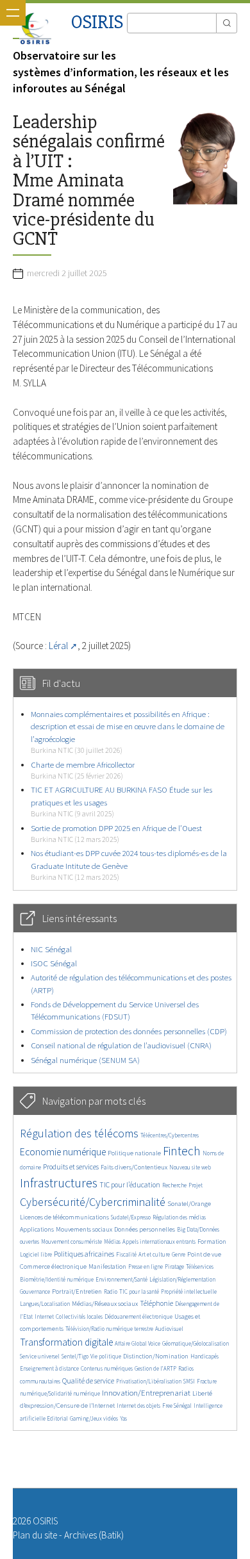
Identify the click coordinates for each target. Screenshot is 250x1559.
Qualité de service (88, 1380)
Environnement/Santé (121, 1279)
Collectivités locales (79, 1316)
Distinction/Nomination (155, 1356)
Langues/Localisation (45, 1303)
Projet (195, 1185)
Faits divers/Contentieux (134, 1167)
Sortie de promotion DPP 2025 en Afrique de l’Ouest (116, 833)
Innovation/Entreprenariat (146, 1392)
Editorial (57, 1418)
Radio (110, 1291)
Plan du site (35, 1535)
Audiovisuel (169, 1328)
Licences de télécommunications (64, 1217)
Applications (37, 1229)
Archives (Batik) (94, 1535)
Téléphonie (156, 1303)
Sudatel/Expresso (131, 1217)
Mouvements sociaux (84, 1229)
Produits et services (71, 1166)
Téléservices (199, 1266)
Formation (211, 1241)
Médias (112, 1241)
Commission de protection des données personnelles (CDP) (129, 1031)
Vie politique (105, 1356)
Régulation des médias (179, 1217)
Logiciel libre (36, 1254)
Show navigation (13, 13)
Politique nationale (134, 1153)
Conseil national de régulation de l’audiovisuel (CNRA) (121, 1045)
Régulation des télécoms (79, 1133)
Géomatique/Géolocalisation (195, 1343)
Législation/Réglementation (182, 1279)
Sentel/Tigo (75, 1356)
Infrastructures (58, 1183)
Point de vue (204, 1254)
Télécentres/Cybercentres (169, 1135)
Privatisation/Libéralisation (148, 1381)
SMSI (189, 1381)
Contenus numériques (107, 1368)
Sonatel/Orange (189, 1204)
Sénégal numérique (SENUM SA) (85, 1060)
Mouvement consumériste (71, 1241)
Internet (44, 1316)
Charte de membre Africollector (83, 769)
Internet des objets (138, 1405)
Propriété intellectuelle (189, 1291)
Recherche (174, 1185)
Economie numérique (63, 1152)
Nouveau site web (190, 1167)
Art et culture (154, 1254)
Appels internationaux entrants (159, 1241)
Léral (58, 645)
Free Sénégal (177, 1405)
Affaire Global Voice (137, 1343)
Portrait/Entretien (77, 1291)
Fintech (182, 1151)
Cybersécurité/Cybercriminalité (92, 1201)
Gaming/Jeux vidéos (94, 1418)
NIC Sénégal (51, 949)
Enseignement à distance (49, 1368)
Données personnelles (144, 1229)
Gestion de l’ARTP (155, 1368)
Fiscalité (126, 1254)
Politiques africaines (84, 1254)
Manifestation (107, 1266)
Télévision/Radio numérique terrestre (109, 1328)
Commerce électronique (53, 1266)
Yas (123, 1418)
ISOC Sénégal (54, 963)
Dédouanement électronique (138, 1316)
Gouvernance (35, 1291)
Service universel (40, 1356)
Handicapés (204, 1356)
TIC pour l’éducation (129, 1184)
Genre (178, 1254)
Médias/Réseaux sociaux (105, 1303)
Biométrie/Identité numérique (57, 1279)
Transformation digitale (66, 1342)
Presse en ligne (145, 1266)
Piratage (174, 1266)
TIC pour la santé (139, 1291)
